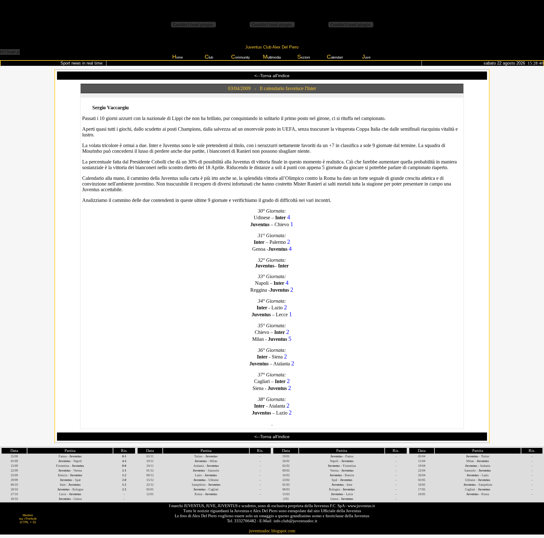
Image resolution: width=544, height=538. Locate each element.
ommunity (240, 57)
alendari (335, 57)
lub (209, 57)
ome (177, 57)
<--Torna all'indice (272, 75)
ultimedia (272, 57)
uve (366, 57)
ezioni (303, 57)
